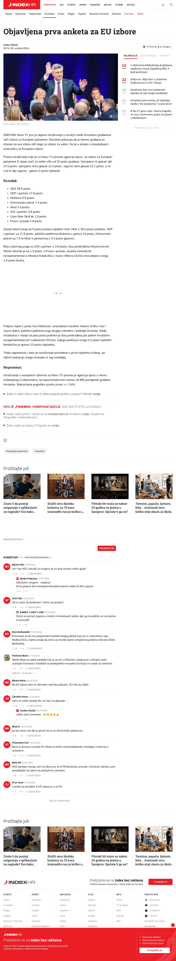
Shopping (64, 900)
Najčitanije (35, 13)
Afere (140, 13)
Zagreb (82, 13)
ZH (7, 698)
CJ (7, 784)
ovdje (85, 414)
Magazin (65, 894)
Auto (62, 926)
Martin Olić (18, 564)
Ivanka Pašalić (28, 710)
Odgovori (92, 921)
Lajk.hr (91, 910)
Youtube (154, 905)
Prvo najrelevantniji (37, 557)
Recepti (92, 905)
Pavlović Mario (20, 655)
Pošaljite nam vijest (155, 921)
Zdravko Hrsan (20, 696)
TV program (122, 905)
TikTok (153, 915)
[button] (7, 485)
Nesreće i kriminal (98, 13)
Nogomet (36, 900)
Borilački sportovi (41, 926)
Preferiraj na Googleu (159, 46)
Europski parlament (17, 451)
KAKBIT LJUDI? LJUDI (32, 612)
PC (7, 744)
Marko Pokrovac (28, 578)
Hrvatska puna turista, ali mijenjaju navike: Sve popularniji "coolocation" (151, 102)
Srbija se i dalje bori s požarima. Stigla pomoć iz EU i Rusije (148, 81)
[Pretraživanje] (170, 5)
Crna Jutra (18, 782)
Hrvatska (49, 13)
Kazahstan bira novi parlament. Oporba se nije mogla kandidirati (149, 91)
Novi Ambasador (21, 632)
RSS (118, 921)
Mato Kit (16, 762)
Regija (71, 13)
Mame (63, 921)
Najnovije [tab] (131, 56)
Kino (118, 910)
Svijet (61, 13)
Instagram (155, 910)
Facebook (155, 900)
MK (7, 728)
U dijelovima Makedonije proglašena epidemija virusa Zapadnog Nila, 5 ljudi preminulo (151, 69)
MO (7, 566)
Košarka (36, 921)
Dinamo (36, 905)
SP (7, 600)
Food (62, 915)
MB (7, 682)
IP (17, 710)
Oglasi (108, 5)
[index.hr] (21, 4)
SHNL (35, 915)
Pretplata (50, 5)
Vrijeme (120, 915)
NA (7, 634)
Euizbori (39, 451)
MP (17, 578)
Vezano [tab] (164, 56)
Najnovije (20, 13)
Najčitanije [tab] (149, 56)
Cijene (119, 5)
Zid (61, 5)
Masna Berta (19, 680)
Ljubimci (64, 910)
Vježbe (91, 915)
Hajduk (35, 910)
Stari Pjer (17, 598)
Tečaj (119, 900)
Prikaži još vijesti (147, 128)
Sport (82, 5)
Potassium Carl (20, 742)
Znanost (116, 13)
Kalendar (129, 13)
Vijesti (71, 5)
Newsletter (150, 926)
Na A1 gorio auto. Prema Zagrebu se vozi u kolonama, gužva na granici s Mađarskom (151, 114)
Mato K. (16, 726)
